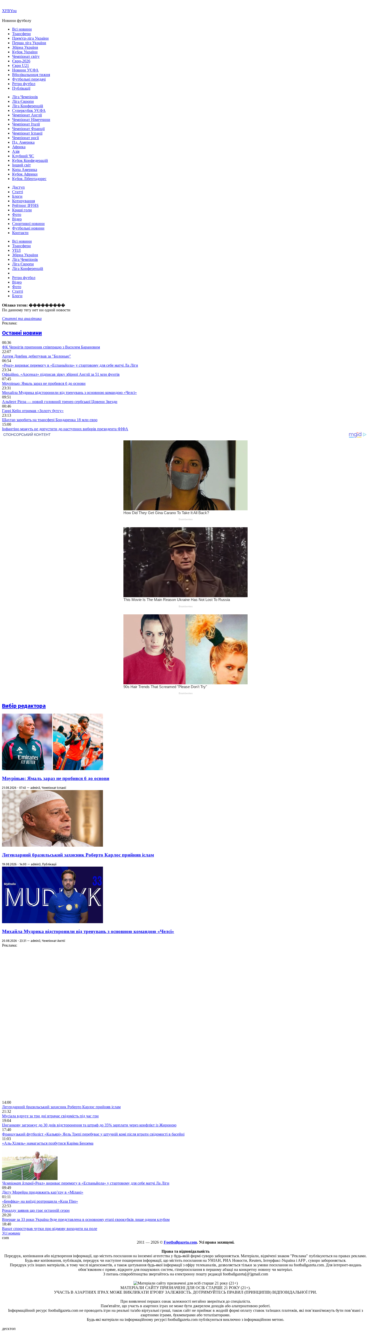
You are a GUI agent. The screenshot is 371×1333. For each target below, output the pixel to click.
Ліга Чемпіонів (25, 97)
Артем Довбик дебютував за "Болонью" (36, 356)
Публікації (21, 88)
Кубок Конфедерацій (30, 160)
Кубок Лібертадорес (29, 179)
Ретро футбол (23, 84)
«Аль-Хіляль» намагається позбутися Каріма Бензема (47, 1143)
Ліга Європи (23, 101)
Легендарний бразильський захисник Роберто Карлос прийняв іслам (78, 855)
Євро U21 (20, 65)
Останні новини (22, 333)
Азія (15, 151)
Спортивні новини (28, 223)
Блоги (17, 196)
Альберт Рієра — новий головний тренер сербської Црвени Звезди (59, 401)
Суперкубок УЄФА (29, 110)
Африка (18, 147)
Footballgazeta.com (180, 1242)
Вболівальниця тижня (31, 74)
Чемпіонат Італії (26, 124)
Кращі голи (22, 210)
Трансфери (21, 34)
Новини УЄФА (25, 70)
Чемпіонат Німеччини (31, 119)
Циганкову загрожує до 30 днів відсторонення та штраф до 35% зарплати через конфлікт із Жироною (89, 1125)
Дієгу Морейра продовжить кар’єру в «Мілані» (42, 1192)
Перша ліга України (29, 43)
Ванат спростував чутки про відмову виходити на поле (49, 1228)
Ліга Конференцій (27, 106)
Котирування (23, 201)
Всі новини (22, 29)
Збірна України (25, 47)
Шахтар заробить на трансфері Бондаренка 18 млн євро (49, 420)
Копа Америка (24, 169)
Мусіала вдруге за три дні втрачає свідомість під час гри (50, 1116)
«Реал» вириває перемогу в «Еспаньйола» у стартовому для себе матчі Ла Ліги (70, 365)
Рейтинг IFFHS (25, 205)
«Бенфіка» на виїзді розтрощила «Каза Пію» (40, 1201)
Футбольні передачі (29, 79)
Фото (16, 214)
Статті (17, 192)
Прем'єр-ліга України (30, 38)
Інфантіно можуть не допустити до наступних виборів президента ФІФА (65, 429)
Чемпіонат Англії (27, 115)
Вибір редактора (24, 705)
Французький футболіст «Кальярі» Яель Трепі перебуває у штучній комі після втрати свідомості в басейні (93, 1134)
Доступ (18, 187)
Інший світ (21, 165)
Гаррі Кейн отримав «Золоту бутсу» (33, 411)
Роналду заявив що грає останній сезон (36, 1210)
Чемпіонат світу (26, 56)
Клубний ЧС (23, 156)
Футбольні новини (28, 228)
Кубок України (25, 52)
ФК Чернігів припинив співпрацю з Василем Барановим (51, 347)
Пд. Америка (23, 142)
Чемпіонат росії (25, 138)
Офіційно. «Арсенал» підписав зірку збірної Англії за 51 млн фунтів (61, 374)
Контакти (20, 233)
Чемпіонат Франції (28, 129)
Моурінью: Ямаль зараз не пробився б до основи (44, 383)
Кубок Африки (25, 174)
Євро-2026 (21, 61)
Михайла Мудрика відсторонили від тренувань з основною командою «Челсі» (69, 392)
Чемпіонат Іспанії (27, 133)
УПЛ (16, 250)
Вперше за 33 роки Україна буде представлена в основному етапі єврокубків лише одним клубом (86, 1219)
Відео (17, 219)
